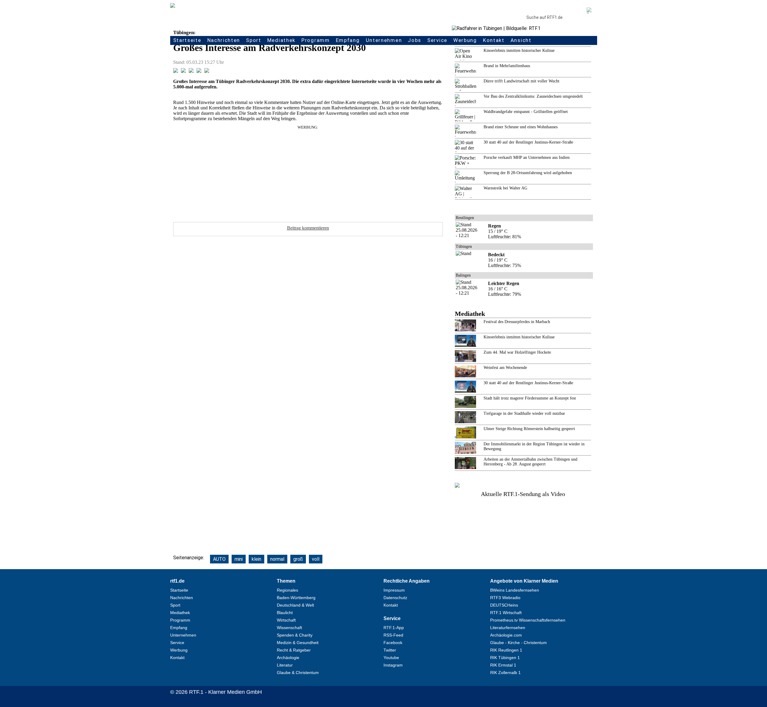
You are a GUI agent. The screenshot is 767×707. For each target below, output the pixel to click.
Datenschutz (395, 597)
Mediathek (281, 40)
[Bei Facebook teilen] (175, 71)
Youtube (391, 657)
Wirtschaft (286, 620)
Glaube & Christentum (298, 672)
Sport (253, 40)
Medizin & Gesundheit (297, 642)
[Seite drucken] (206, 71)
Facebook (393, 642)
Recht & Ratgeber (294, 650)
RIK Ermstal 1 (503, 665)
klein (256, 559)
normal (277, 559)
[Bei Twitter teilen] (183, 71)
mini (239, 559)
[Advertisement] (308, 172)
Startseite (187, 40)
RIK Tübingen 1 (505, 657)
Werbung (465, 40)
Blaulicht (285, 612)
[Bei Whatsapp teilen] (191, 71)
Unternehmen (384, 40)
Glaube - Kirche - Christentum (518, 642)
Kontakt (494, 40)
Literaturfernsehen (507, 627)
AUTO (219, 559)
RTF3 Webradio (505, 597)
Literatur (285, 665)
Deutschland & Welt (295, 605)
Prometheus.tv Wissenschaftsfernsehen (527, 620)
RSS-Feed (393, 635)
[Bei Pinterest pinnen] (199, 71)
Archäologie (288, 657)
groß (298, 559)
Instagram (393, 665)
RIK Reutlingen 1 (506, 650)
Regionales (287, 590)
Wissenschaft (289, 627)
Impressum (394, 590)
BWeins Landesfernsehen (514, 590)
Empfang (348, 40)
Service (437, 40)
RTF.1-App (394, 627)
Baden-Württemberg (296, 597)
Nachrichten (223, 40)
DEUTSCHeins (504, 605)
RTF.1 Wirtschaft (506, 612)
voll (315, 559)
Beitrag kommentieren (308, 227)
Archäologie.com (506, 635)
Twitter (390, 650)
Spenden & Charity (294, 635)
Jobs (414, 40)
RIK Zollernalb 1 (505, 672)
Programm (315, 40)
